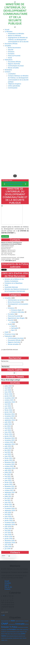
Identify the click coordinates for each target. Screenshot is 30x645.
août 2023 (8, 446)
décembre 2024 (10, 414)
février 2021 (8, 504)
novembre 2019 (9, 522)
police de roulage (17, 633)
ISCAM (2, 631)
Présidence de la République (13, 283)
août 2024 (8, 422)
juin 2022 (7, 474)
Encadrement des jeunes (23, 627)
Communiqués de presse (16, 66)
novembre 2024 (10, 416)
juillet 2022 (8, 472)
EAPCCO (27, 624)
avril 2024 (8, 430)
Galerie (7, 585)
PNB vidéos (7, 633)
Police (11, 633)
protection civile (21, 636)
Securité (10, 49)
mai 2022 (8, 476)
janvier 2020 (8, 520)
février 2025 (8, 410)
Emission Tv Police (9, 627)
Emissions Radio (16, 310)
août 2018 (8, 544)
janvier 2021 (8, 506)
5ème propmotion (5, 620)
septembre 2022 (10, 468)
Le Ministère (8, 31)
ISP (5, 631)
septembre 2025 (10, 402)
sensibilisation (16, 638)
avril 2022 (8, 478)
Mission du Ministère (14, 35)
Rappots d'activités (14, 342)
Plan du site (8, 587)
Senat (6, 285)
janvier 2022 (8, 484)
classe (13, 322)
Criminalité (19, 624)
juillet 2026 (8, 386)
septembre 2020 (10, 510)
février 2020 (8, 518)
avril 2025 (8, 406)
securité (3, 638)
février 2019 (8, 536)
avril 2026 (8, 390)
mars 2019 (8, 534)
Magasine (22, 631)
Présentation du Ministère (16, 33)
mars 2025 (8, 408)
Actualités (8, 45)
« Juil (3, 615)
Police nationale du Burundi (12, 636)
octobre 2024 (9, 418)
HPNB (17, 629)
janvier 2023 (8, 460)
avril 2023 (8, 454)
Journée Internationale (11, 631)
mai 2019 (7, 530)
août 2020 (8, 512)
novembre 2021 (9, 488)
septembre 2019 (10, 524)
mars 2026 (8, 392)
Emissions (11, 51)
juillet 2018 (8, 546)
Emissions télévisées (17, 312)
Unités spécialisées (14, 86)
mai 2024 (8, 428)
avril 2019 (8, 532)
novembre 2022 (10, 464)
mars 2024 (8, 432)
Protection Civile (10, 334)
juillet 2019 (8, 528)
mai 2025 (8, 404)
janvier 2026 (8, 396)
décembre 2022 (10, 462)
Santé (13, 326)
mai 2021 (7, 500)
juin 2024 (7, 426)
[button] (4, 184)
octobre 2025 (9, 400)
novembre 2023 (10, 440)
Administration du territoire (16, 300)
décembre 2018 (9, 540)
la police (18, 631)
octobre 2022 (9, 466)
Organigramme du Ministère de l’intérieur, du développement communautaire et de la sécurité (18, 39)
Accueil (7, 29)
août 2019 (8, 526)
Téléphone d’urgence (14, 84)
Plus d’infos (5, 236)
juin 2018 (7, 548)
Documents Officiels (11, 43)
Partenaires (8, 70)
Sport (13, 330)
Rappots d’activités (14, 64)
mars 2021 (8, 502)
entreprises (3, 629)
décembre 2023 (10, 438)
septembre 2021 (10, 492)
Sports (21, 638)
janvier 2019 (8, 538)
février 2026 (8, 394)
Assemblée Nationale (11, 287)
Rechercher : (5, 361)
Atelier (13, 621)
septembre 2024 (10, 420)
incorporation (25, 629)
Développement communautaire (18, 304)
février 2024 (8, 434)
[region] (15, 134)
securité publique (8, 638)
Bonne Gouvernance (14, 47)
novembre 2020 (10, 508)
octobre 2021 (9, 490)
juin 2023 (7, 450)
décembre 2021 (9, 486)
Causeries (26, 620)
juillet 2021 (8, 496)
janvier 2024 (8, 436)
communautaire (11, 624)
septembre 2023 (10, 444)
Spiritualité (14, 328)
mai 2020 (8, 514)
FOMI (7, 629)
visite (6, 640)
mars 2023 (8, 456)
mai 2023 (8, 452)
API (9, 620)
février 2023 (8, 458)
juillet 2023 (8, 448)
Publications (8, 60)
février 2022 (8, 482)
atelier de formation (20, 620)
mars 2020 (8, 516)
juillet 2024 (8, 424)
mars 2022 (8, 480)
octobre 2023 (9, 442)
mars (26, 631)
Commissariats (12, 88)
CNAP (6, 332)
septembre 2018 (10, 542)
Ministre (3, 633)
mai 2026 (8, 388)
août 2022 (8, 470)
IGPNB (20, 629)
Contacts (7, 72)
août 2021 (8, 494)
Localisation (12, 74)
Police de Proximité (14, 55)
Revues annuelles (13, 68)
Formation (11, 53)
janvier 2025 (8, 412)
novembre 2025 (10, 398)
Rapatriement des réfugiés (16, 318)
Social (10, 57)
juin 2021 (7, 498)
